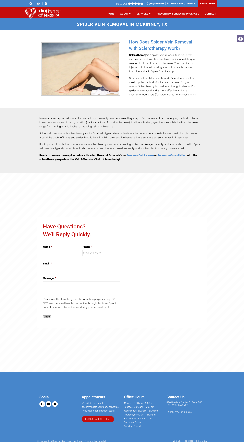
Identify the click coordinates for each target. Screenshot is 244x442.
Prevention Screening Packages (177, 13)
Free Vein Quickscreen (140, 155)
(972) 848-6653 (156, 3)
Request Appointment (97, 419)
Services (142, 13)
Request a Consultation (172, 155)
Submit (47, 317)
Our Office (182, 3)
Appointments (207, 3)
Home (111, 13)
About (124, 13)
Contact (210, 13)
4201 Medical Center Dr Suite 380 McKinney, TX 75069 (184, 403)
